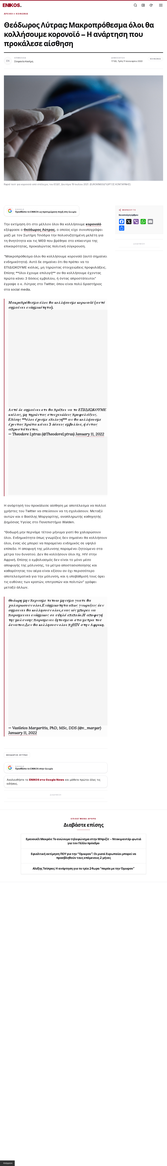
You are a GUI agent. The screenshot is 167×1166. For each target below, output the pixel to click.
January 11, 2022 (90, 433)
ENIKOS (12, 5)
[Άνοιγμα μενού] (160, 5)
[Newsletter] (143, 5)
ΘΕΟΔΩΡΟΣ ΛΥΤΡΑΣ (17, 755)
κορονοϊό (93, 224)
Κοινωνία (22, 14)
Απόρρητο (7, 1163)
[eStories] (151, 5)
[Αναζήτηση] (135, 5)
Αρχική (8, 14)
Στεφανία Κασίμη (23, 61)
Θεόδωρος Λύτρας (39, 230)
